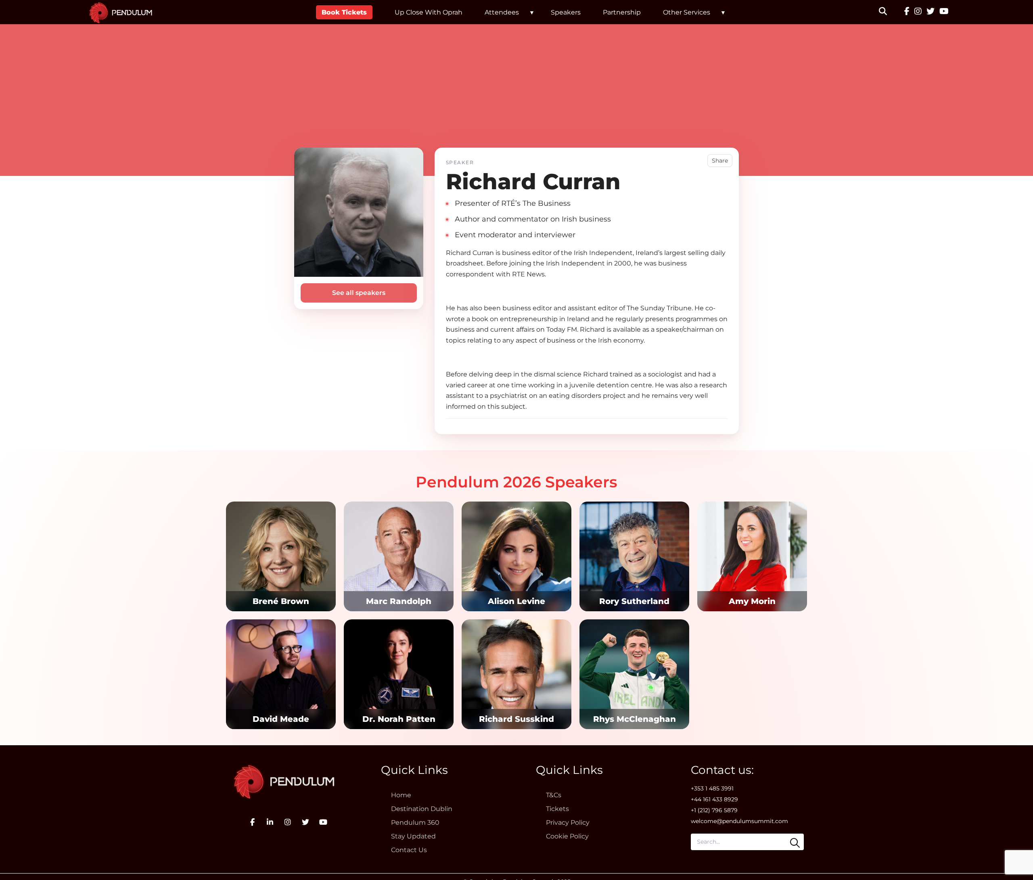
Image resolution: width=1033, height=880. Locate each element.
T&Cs (553, 795)
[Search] (795, 843)
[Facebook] (907, 12)
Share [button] (720, 160)
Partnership (622, 12)
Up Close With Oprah (428, 12)
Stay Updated (413, 836)
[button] (888, 12)
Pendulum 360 (415, 822)
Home (401, 795)
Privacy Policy (568, 822)
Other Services (686, 12)
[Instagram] (918, 12)
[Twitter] (930, 12)
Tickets (557, 809)
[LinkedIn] (270, 822)
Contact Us (409, 850)
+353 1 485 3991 (712, 788)
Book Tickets (344, 12)
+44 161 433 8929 (714, 799)
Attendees (502, 12)
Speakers (566, 12)
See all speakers (358, 293)
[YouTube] (944, 12)
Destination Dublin (421, 809)
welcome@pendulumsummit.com (739, 821)
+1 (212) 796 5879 (714, 810)
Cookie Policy (567, 836)
